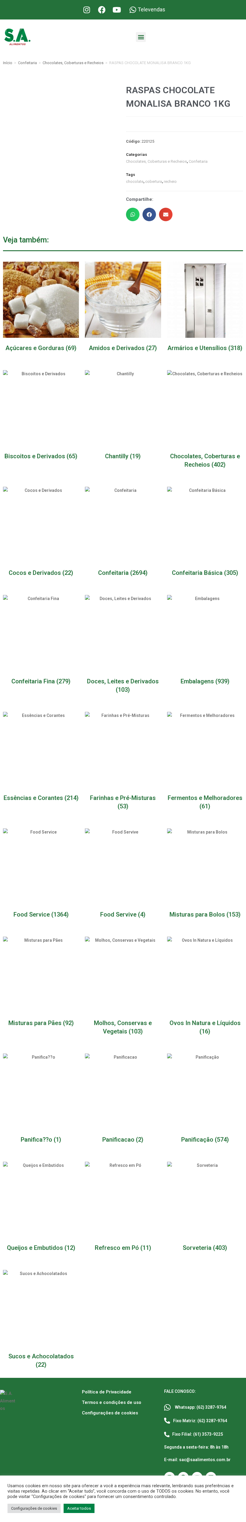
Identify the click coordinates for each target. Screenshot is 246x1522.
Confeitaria (27, 63)
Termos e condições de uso (111, 1402)
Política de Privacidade (106, 1392)
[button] (141, 37)
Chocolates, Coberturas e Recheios (73, 63)
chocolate (134, 181)
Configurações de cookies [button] (34, 1508)
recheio (170, 181)
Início (7, 63)
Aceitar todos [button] (79, 1508)
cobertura (153, 181)
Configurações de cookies (110, 1413)
